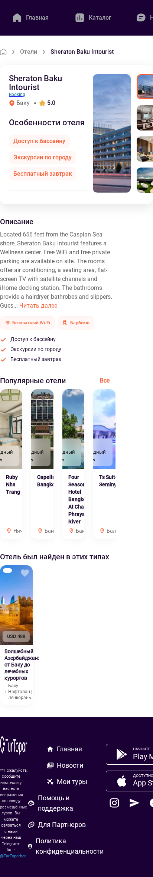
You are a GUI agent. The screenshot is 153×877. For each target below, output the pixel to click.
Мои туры (72, 781)
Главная (69, 749)
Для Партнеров (62, 824)
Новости (70, 765)
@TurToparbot (13, 856)
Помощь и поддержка (55, 803)
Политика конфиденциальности (70, 846)
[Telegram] (134, 802)
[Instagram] (114, 802)
